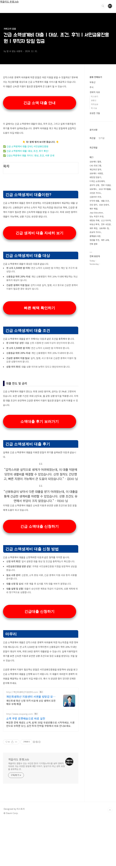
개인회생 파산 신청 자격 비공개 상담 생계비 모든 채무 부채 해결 (31, 702)
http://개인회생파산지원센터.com (22, 692)
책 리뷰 (94, 108)
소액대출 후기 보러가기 (39, 421)
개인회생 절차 (95, 169)
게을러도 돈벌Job (18, 759)
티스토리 (94, 96)
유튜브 (93, 100)
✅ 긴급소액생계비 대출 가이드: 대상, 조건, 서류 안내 (28, 155)
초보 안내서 (104, 204)
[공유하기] (12, 742)
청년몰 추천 (94, 240)
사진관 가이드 (95, 193)
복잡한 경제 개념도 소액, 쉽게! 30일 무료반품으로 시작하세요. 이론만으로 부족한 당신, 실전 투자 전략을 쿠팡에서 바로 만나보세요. (40, 724)
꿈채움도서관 (95, 236)
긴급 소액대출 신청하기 (39, 526)
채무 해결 (93, 208)
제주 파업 (93, 228)
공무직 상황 (94, 185)
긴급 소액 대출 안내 (39, 103)
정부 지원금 (106, 185)
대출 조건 (105, 200)
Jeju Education (96, 212)
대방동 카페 (94, 220)
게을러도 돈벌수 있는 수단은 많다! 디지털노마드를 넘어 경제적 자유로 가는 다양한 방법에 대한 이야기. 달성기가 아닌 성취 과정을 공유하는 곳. (36, 766)
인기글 (102, 137)
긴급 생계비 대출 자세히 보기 (39, 233)
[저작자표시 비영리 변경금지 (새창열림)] (36, 742)
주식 (91, 87)
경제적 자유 (95, 92)
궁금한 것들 (95, 113)
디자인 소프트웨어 (97, 181)
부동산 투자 (94, 224)
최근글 (92, 137)
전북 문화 (93, 243)
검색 (103, 6)
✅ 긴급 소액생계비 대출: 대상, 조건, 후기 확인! (26, 150)
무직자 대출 (94, 200)
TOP (110, 810)
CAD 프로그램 (95, 165)
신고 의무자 (106, 220)
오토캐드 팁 (104, 228)
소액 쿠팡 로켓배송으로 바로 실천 (25, 718)
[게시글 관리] (16, 742)
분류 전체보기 (96, 77)
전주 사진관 (106, 224)
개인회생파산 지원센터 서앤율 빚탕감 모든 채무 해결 (30, 696)
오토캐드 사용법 (96, 173)
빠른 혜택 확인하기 (39, 308)
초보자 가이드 (95, 232)
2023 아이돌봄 (105, 189)
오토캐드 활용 (95, 161)
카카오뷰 (94, 104)
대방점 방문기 (95, 177)
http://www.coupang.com (19, 714)
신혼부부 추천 (95, 196)
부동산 (92, 82)
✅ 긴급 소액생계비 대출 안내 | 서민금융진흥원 (25, 146)
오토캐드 (93, 189)
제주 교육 (105, 240)
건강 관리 (93, 204)
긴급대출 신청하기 (39, 611)
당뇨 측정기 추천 (96, 216)
